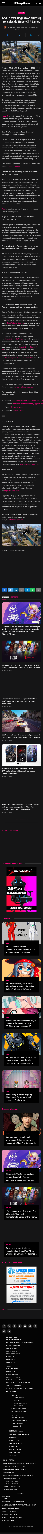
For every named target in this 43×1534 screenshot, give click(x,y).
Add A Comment (21, 820)
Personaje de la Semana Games (18, 1383)
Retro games (11, 1391)
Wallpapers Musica (19, 1411)
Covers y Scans (12, 1359)
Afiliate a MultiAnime (10, 1514)
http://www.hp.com (11, 491)
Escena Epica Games (13, 1385)
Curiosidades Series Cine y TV (13, 1466)
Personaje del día (15, 1443)
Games (8, 1366)
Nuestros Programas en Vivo (13, 1517)
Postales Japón (18, 1423)
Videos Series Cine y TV (11, 1478)
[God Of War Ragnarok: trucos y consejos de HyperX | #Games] (21, 62)
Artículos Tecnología (11, 1487)
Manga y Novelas (13, 1345)
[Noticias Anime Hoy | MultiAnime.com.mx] (21, 3)
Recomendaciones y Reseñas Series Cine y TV (19, 1463)
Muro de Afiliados (9, 1511)
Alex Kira (12, 27)
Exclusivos (13, 1430)
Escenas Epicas (14, 1452)
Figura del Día (14, 1440)
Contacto (6, 1498)
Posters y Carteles (10, 1481)
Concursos (13, 1437)
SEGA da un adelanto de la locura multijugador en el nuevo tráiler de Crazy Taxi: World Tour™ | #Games (21, 736)
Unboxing (12, 1455)
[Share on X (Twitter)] (19, 35)
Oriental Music (17, 1406)
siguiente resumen (13, 166)
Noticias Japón (18, 1417)
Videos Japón (17, 1426)
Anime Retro (11, 1362)
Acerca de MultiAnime (10, 1509)
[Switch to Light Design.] (36, 3)
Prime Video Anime (13, 1354)
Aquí (4, 209)
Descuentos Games (13, 1377)
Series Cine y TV (8, 1461)
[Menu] (3, 3)
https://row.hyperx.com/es (24, 387)
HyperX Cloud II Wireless (14, 339)
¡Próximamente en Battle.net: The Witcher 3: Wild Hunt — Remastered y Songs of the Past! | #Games (21, 666)
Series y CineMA (8, 1459)
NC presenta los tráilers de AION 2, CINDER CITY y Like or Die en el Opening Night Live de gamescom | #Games (18, 771)
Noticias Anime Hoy (13, 1339)
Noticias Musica (18, 1397)
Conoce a (15, 1400)
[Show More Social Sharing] (39, 35)
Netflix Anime (11, 1351)
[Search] (40, 3)
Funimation (10, 1357)
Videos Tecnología (9, 1489)
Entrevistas (13, 1446)
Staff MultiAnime (8, 1520)
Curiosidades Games (13, 1380)
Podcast (20, 1493)
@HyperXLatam (16, 407)
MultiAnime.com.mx (15, 520)
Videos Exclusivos (16, 1432)
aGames (21, 12)
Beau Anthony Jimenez (15, 323)
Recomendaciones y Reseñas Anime (19, 1342)
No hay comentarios (22, 30)
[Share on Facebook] (7, 35)
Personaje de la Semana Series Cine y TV (17, 1475)
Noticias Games (12, 1368)
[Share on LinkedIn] (31, 35)
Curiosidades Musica (20, 1403)
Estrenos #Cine (8, 1472)
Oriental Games (12, 1374)
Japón (14, 1415)
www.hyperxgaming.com (29, 464)
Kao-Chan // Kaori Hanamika (13, 1501)
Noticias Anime (12, 1337)
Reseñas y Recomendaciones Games (19, 1388)
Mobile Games (11, 1371)
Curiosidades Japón (19, 1420)
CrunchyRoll (11, 1348)
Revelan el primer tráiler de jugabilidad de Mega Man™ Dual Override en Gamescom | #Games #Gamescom (19, 701)
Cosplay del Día (15, 1449)
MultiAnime (6, 1496)
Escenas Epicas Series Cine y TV (14, 1469)
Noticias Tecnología (10, 1484)
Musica (14, 1395)
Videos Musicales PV (19, 1409)
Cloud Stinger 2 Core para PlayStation (19, 358)
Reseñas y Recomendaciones (19, 1435)
